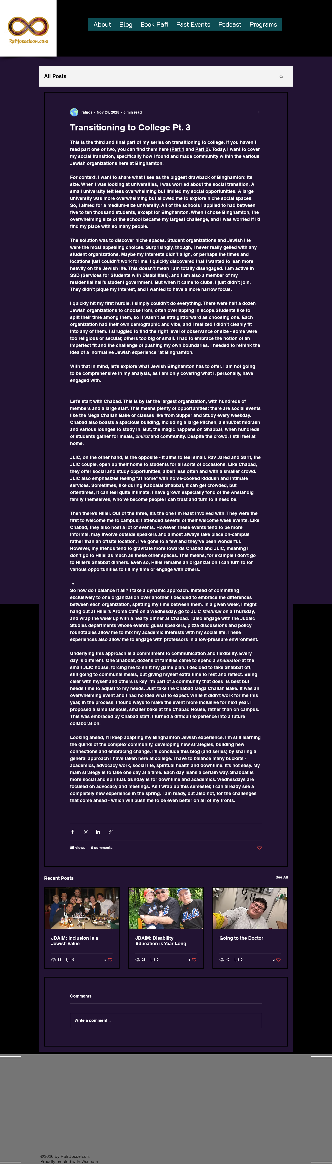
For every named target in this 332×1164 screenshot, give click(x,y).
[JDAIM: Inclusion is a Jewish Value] (82, 908)
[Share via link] (110, 831)
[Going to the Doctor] (250, 908)
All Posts (55, 76)
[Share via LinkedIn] (97, 831)
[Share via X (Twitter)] (85, 831)
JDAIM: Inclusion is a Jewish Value (74, 940)
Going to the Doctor (241, 938)
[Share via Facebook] (72, 831)
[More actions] (259, 112)
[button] (281, 76)
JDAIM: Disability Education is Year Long (160, 940)
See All (282, 877)
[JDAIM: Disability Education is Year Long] (166, 908)
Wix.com (89, 1161)
